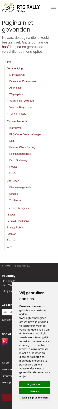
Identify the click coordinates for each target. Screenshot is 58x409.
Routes (13, 166)
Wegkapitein (16, 94)
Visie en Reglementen (21, 107)
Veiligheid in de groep (21, 100)
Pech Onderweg (18, 160)
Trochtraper (15, 200)
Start (12, 140)
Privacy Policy (15, 227)
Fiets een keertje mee (19, 208)
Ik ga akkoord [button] (34, 384)
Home (8, 62)
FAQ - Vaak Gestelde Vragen (25, 134)
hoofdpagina (11, 47)
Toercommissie (17, 113)
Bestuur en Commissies (22, 81)
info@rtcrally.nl (10, 291)
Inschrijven (15, 128)
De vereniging (15, 68)
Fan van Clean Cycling (22, 147)
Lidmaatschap (17, 74)
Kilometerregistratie (20, 153)
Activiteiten (15, 87)
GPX (9, 247)
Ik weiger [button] (35, 391)
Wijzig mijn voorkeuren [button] (35, 397)
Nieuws (11, 214)
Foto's (12, 173)
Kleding (13, 194)
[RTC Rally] (21, 7)
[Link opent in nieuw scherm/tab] (5, 341)
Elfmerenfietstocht (17, 121)
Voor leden (13, 181)
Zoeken (11, 240)
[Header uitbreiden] (53, 7)
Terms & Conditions (18, 221)
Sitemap (11, 234)
